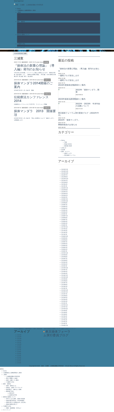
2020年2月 (64, 195)
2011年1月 (64, 323)
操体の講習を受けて (25, 42)
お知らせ (47, 80)
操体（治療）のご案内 (26, 18)
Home (15, 328)
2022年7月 (64, 180)
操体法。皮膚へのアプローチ (28, 25)
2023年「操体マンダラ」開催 (87, 91)
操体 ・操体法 (44, 328)
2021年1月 (64, 186)
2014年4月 (64, 273)
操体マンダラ (68, 153)
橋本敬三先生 (24, 29)
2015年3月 (64, 262)
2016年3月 (64, 247)
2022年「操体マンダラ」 (69, 120)
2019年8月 (64, 203)
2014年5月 (64, 271)
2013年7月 (64, 282)
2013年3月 (64, 286)
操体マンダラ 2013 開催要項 (35, 113)
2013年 (19, 357)
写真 (65, 142)
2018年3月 (64, 223)
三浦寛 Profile (24, 19)
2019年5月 (64, 206)
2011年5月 (64, 316)
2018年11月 (64, 216)
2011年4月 (64, 318)
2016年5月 (64, 243)
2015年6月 (64, 260)
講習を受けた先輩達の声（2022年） (30, 40)
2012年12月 (64, 290)
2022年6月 (64, 182)
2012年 (19, 359)
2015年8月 (64, 256)
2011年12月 (64, 305)
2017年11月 (64, 227)
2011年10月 (64, 308)
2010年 (19, 363)
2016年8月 (64, 240)
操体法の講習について (54, 328)
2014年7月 (64, 269)
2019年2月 (64, 212)
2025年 (19, 335)
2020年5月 (64, 193)
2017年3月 (64, 232)
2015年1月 (64, 266)
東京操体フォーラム (70, 155)
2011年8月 (64, 312)
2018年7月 (64, 219)
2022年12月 (64, 178)
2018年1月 (64, 225)
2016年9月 (64, 238)
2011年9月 (64, 310)
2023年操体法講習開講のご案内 (71, 99)
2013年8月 (64, 281)
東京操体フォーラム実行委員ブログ (56, 333)
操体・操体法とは (25, 23)
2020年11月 (64, 188)
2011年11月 (64, 307)
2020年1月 (64, 197)
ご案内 (38, 328)
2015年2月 (64, 264)
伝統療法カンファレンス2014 (31, 99)
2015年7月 (64, 258)
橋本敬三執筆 (68, 146)
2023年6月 (64, 177)
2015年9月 (64, 255)
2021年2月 (64, 184)
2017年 (19, 350)
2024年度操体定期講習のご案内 (71, 85)
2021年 (19, 342)
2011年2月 (64, 321)
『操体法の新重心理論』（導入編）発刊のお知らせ (34, 67)
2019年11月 (64, 199)
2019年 (19, 346)
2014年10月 (64, 268)
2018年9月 (64, 217)
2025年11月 (64, 169)
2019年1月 (64, 214)
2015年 (19, 353)
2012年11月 (64, 292)
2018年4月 (64, 221)
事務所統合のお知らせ (67, 124)
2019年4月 (64, 208)
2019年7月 (64, 204)
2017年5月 (64, 229)
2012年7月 (64, 294)
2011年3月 (64, 320)
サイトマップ (71, 328)
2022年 (19, 340)
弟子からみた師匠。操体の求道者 (29, 36)
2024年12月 (64, 171)
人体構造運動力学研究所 (27, 14)
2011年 (19, 361)
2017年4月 (64, 230)
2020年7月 (64, 191)
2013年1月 (64, 288)
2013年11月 (64, 275)
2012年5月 (64, 297)
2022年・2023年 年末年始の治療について (88, 105)
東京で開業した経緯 (25, 16)
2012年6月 (64, 295)
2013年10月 (64, 277)
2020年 (19, 344)
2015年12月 (64, 253)
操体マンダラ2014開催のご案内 (33, 85)
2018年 (19, 348)
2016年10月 (64, 236)
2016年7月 (64, 242)
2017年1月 (64, 234)
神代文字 (25, 31)
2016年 (19, 351)
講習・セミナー (65, 151)
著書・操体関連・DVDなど (27, 45)
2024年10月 (64, 173)
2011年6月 (64, 314)
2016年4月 (64, 245)
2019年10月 (64, 201)
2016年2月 (64, 249)
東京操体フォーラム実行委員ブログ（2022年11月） (78, 114)
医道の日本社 (68, 144)
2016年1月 (64, 251)
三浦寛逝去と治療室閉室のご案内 (26, 328)
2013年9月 (64, 279)
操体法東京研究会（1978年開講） (29, 38)
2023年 (19, 338)
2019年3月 (64, 210)
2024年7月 (64, 175)
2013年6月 (64, 284)
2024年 (19, 337)
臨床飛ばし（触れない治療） (28, 27)
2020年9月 (64, 190)
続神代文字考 (27, 32)
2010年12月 (64, 325)
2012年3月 (64, 301)
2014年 (19, 355)
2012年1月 (64, 303)
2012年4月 (64, 299)
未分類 (46, 62)
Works (63, 140)
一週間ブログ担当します (68, 75)
